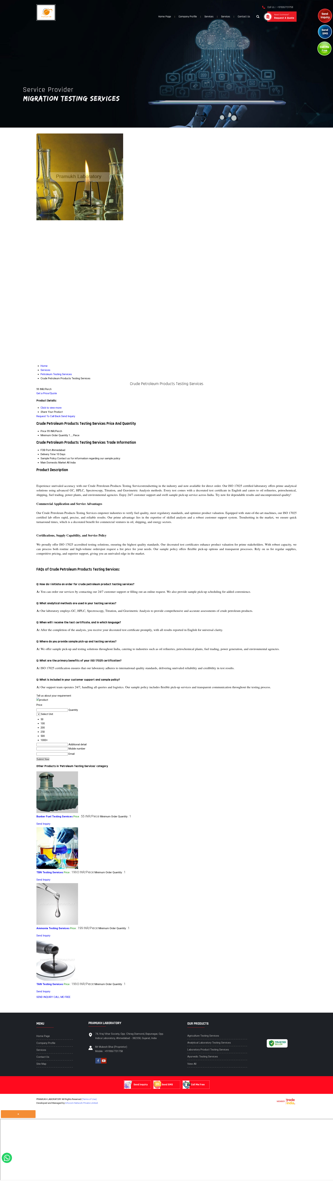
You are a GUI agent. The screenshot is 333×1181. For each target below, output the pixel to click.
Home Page (164, 16)
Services (209, 16)
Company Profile (188, 16)
